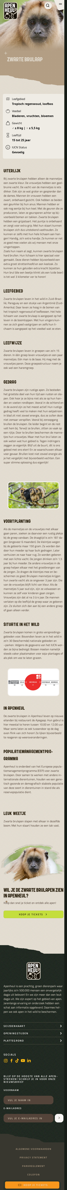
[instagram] (6, 1061)
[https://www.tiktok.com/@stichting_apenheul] (17, 1061)
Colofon (33, 1174)
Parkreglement (33, 1166)
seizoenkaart (14, 1026)
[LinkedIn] (29, 1061)
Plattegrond (14, 1040)
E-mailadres (13, 1108)
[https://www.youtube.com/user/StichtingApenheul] (23, 1061)
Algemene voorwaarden (33, 1149)
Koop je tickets (36, 1185)
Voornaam (11, 1090)
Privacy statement (33, 1157)
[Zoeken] (48, 5)
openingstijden (16, 1033)
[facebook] (11, 1061)
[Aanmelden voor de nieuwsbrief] (59, 1118)
